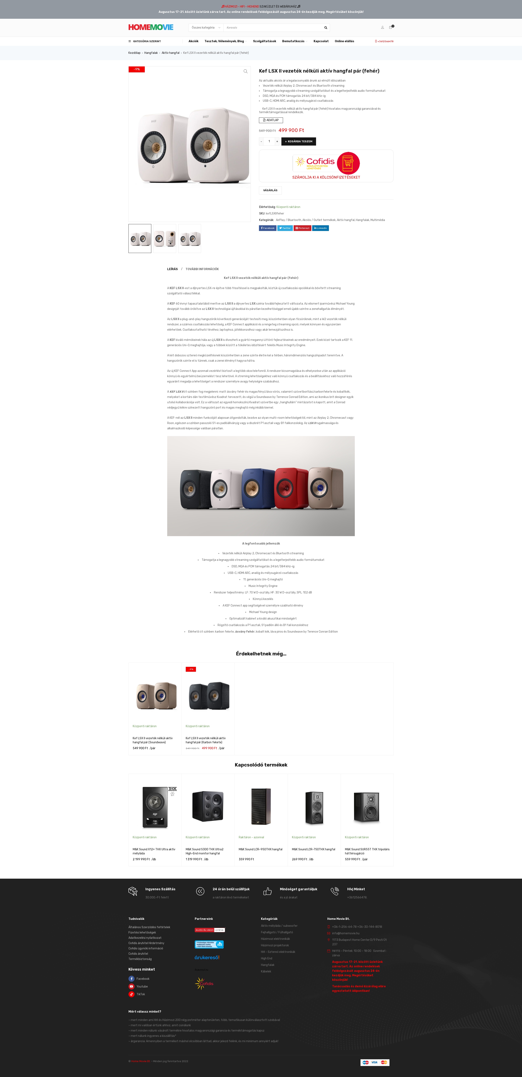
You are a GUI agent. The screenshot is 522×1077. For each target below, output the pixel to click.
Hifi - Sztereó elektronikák (278, 952)
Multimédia (377, 220)
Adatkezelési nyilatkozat (144, 938)
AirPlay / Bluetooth (288, 220)
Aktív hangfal (170, 53)
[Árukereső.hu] (207, 958)
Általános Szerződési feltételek (149, 927)
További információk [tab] (202, 269)
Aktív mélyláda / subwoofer (279, 926)
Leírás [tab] (172, 269)
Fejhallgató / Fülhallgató (277, 932)
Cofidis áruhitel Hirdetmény (146, 943)
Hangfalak (151, 53)
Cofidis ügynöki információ (145, 948)
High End (266, 958)
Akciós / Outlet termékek (319, 220)
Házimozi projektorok (275, 945)
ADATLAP (272, 120)
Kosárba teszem (300, 141)
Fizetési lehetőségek (142, 932)
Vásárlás (270, 190)
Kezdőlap (134, 53)
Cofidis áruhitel (138, 953)
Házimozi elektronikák (275, 939)
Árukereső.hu (201, 970)
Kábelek (266, 971)
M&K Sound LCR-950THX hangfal (260, 849)
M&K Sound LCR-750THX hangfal (313, 849)
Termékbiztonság (140, 959)
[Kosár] (390, 27)
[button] (246, 71)
